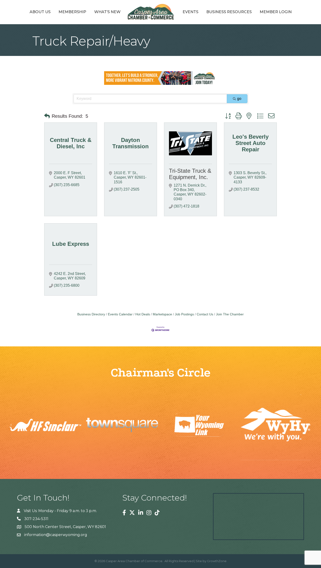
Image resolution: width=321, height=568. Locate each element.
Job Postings (184, 314)
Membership (72, 12)
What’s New (107, 12)
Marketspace (162, 314)
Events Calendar (120, 314)
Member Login (276, 12)
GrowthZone (217, 561)
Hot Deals (142, 314)
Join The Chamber (230, 314)
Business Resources (229, 12)
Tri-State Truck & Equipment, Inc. (190, 174)
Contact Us (205, 314)
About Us (40, 12)
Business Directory (91, 314)
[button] (47, 116)
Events (190, 12)
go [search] (239, 99)
